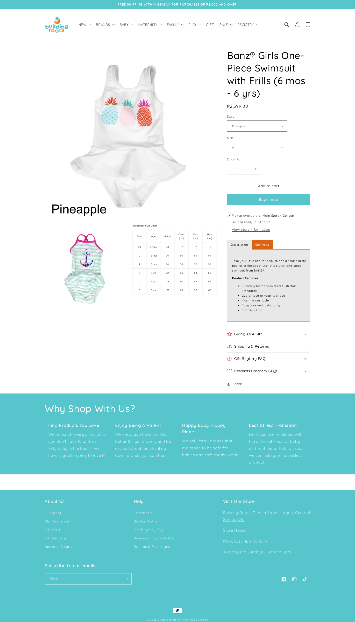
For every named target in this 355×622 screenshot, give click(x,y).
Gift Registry (55, 538)
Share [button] (237, 384)
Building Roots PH (169, 619)
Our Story (53, 513)
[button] (84, 25)
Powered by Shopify (195, 619)
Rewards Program (60, 546)
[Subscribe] (126, 579)
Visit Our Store (57, 521)
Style (230, 116)
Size (230, 138)
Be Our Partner (146, 521)
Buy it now (269, 199)
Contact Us (143, 513)
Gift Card (52, 530)
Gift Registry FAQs (149, 530)
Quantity (233, 159)
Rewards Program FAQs (154, 538)
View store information (251, 229)
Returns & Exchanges (152, 546)
